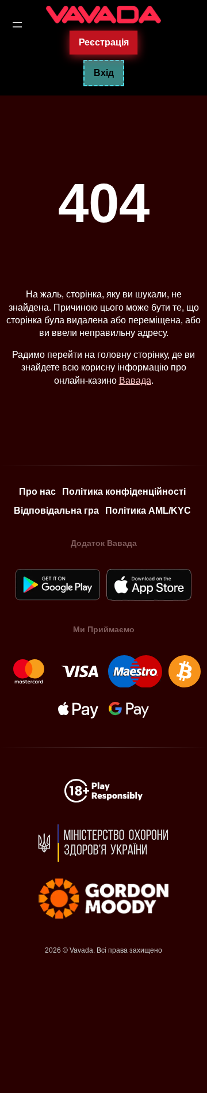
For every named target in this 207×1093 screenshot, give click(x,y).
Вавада (135, 380)
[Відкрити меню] (17, 25)
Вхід (104, 73)
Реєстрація (103, 42)
